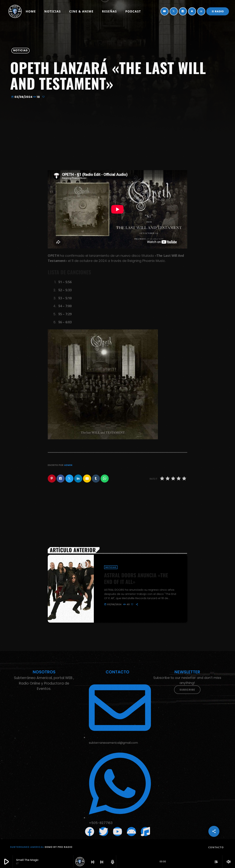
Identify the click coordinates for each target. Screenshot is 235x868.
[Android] (192, 11)
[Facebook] (183, 11)
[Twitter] (174, 11)
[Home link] (15, 11)
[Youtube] (117, 831)
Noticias (20, 51)
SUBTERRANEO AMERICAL (27, 847)
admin (68, 465)
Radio (218, 11)
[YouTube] (164, 11)
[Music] (145, 831)
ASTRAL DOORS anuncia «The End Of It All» (136, 578)
